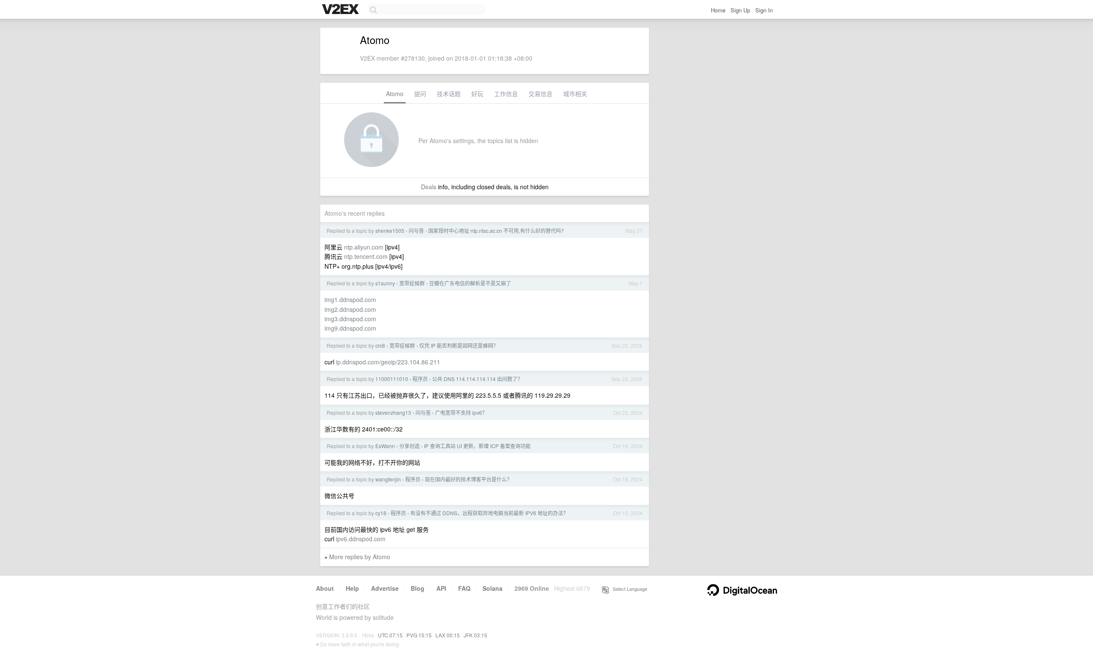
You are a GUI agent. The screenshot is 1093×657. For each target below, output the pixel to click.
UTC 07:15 (390, 635)
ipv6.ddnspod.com (361, 538)
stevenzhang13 (393, 412)
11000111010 (391, 378)
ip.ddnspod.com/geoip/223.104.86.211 (388, 362)
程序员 (420, 378)
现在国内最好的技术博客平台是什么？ (468, 479)
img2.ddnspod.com (350, 309)
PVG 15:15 (419, 635)
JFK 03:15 (475, 635)
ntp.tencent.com (366, 256)
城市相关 (575, 93)
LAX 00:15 (447, 635)
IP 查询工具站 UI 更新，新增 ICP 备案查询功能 (477, 445)
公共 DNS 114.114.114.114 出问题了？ (477, 378)
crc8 (380, 345)
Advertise (385, 588)
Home (718, 10)
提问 (420, 93)
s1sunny (385, 283)
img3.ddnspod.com (350, 318)
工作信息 (506, 93)
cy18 (380, 512)
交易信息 (540, 93)
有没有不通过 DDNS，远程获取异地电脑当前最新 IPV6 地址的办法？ (489, 512)
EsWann (385, 445)
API (441, 588)
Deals (428, 186)
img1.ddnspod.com (350, 299)
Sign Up (740, 10)
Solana (492, 588)
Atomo (394, 93)
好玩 (477, 93)
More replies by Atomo (359, 556)
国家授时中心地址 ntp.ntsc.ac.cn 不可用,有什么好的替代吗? (496, 230)
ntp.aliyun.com (363, 247)
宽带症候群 (412, 283)
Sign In (764, 10)
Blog (417, 588)
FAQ (464, 588)
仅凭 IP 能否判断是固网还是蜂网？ (458, 345)
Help (352, 588)
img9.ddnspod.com (350, 328)
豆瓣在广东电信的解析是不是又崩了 (470, 283)
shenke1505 (389, 230)
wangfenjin (388, 479)
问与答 (416, 230)
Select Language (628, 588)
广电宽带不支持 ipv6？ (461, 412)
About (325, 588)
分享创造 (409, 445)
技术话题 (449, 93)
